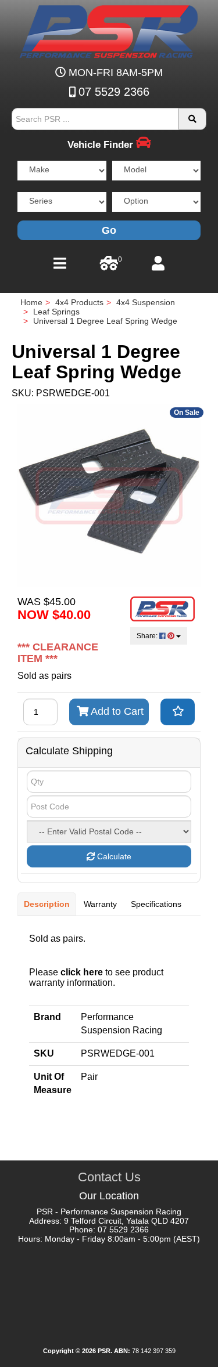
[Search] (192, 119)
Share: (148, 636)
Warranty (100, 904)
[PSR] (109, 29)
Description (47, 904)
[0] (109, 266)
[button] (177, 712)
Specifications (156, 904)
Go (109, 230)
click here (81, 972)
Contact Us (109, 1177)
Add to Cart (116, 711)
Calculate (113, 856)
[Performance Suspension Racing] (162, 608)
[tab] (47, 904)
